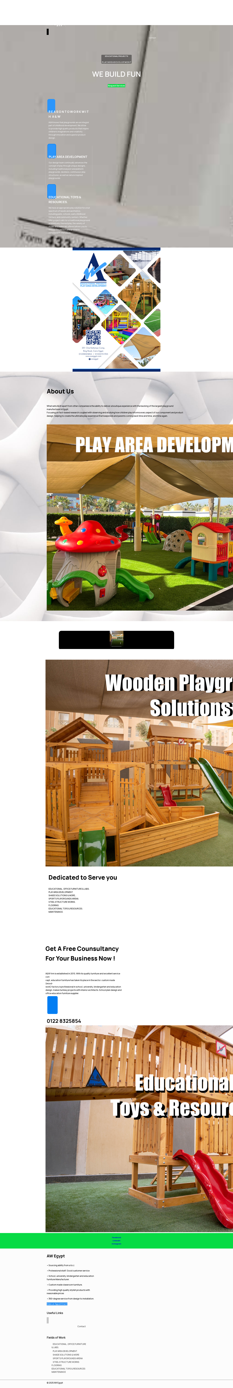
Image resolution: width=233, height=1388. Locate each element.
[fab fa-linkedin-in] (54, 16)
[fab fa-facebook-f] (54, 13)
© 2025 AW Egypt (55, 1382)
